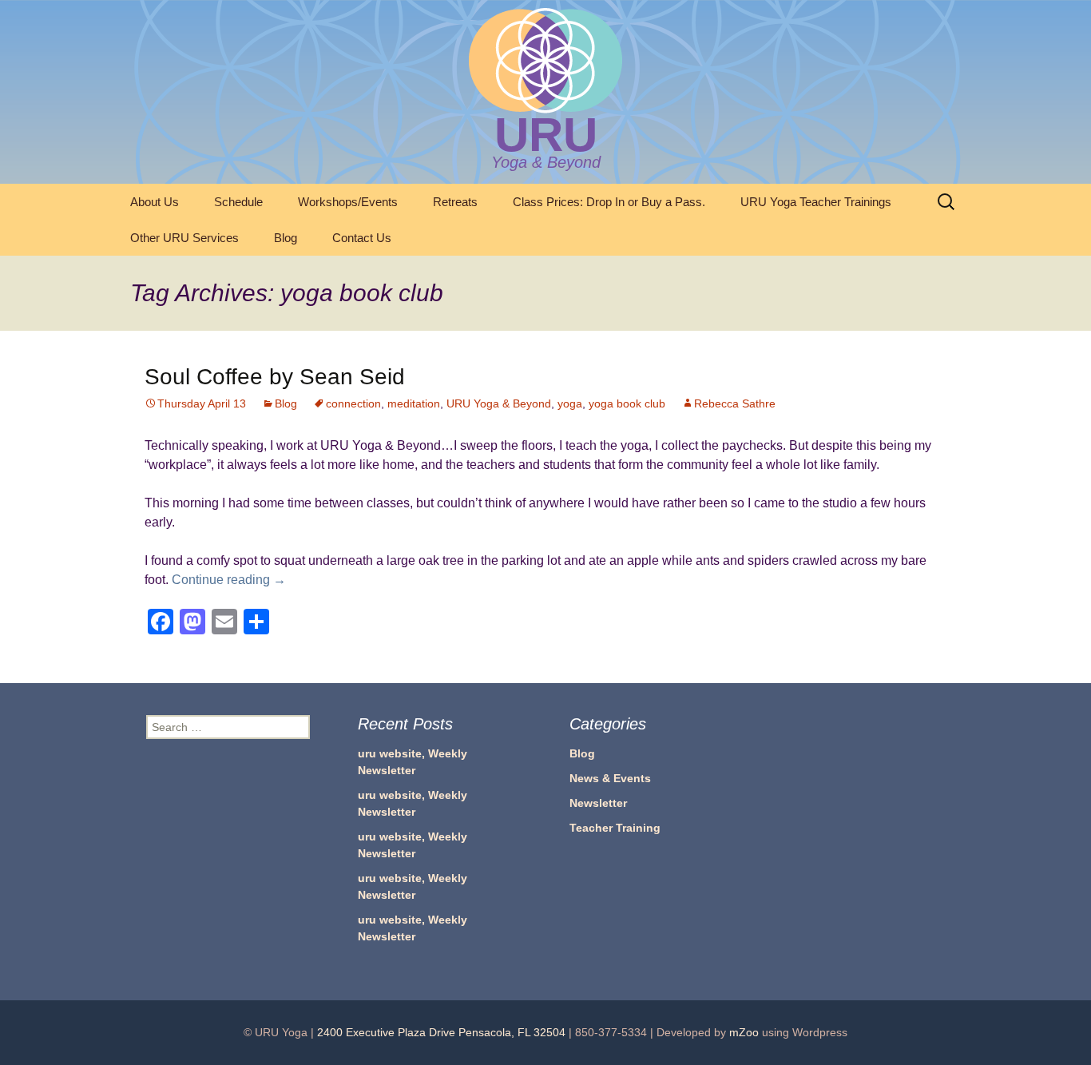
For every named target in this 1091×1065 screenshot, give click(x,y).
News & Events (610, 778)
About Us (154, 202)
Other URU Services (184, 237)
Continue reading (229, 579)
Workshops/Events (348, 202)
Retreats (455, 202)
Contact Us (361, 237)
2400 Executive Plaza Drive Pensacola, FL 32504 (441, 1032)
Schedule (238, 202)
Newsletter (598, 803)
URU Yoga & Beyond (498, 403)
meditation (413, 403)
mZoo (744, 1032)
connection (353, 403)
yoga (569, 403)
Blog (285, 237)
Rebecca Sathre (735, 403)
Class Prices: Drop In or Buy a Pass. (609, 202)
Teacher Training (615, 827)
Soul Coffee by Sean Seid (275, 376)
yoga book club (627, 403)
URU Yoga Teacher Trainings (815, 202)
